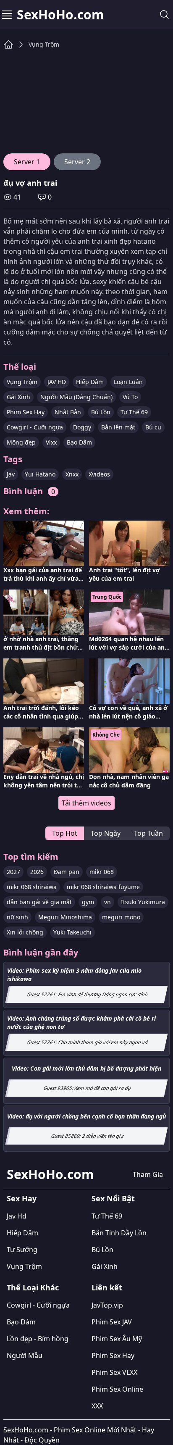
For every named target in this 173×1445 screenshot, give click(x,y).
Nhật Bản (68, 412)
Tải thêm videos (86, 803)
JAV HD (56, 382)
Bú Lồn (100, 412)
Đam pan (66, 872)
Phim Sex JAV (112, 1322)
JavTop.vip (107, 1305)
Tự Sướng (22, 1249)
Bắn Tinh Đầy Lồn (119, 1232)
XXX (97, 1406)
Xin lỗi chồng (25, 932)
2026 (37, 872)
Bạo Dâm (79, 442)
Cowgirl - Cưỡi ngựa (35, 427)
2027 (13, 872)
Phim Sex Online (117, 1389)
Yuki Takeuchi (72, 932)
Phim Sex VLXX (114, 1372)
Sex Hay (22, 1198)
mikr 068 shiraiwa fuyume (103, 887)
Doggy (82, 427)
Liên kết (107, 1287)
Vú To (130, 397)
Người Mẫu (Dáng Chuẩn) (76, 397)
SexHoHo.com (60, 14)
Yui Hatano (40, 474)
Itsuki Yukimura (143, 902)
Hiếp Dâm (90, 382)
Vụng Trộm (44, 44)
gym (88, 902)
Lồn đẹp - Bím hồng (37, 1338)
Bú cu (153, 427)
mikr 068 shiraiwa (32, 887)
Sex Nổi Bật (113, 1198)
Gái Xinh (18, 397)
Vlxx (51, 442)
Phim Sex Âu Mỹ (117, 1338)
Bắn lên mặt (118, 427)
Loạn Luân (128, 382)
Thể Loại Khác (33, 1287)
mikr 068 (101, 872)
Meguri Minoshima (65, 917)
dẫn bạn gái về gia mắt (39, 902)
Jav (11, 474)
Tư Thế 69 (134, 412)
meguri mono (121, 917)
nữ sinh (17, 917)
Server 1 (27, 161)
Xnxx (72, 474)
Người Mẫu (24, 1355)
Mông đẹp (21, 442)
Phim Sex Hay (26, 412)
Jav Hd (16, 1216)
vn (107, 902)
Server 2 (77, 161)
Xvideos (99, 474)
